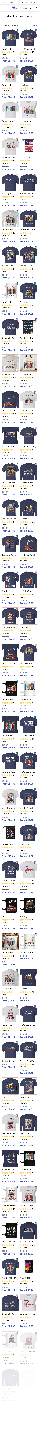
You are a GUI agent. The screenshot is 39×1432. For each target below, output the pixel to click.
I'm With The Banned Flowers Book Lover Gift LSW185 (9, 229)
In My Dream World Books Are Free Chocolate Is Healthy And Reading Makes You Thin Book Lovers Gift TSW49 (10, 808)
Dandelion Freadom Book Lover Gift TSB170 (10, 591)
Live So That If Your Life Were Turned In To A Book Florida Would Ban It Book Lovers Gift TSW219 (28, 410)
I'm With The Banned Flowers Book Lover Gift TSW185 (9, 85)
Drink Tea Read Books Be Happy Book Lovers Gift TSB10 (9, 519)
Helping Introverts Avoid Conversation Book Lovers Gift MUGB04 (28, 916)
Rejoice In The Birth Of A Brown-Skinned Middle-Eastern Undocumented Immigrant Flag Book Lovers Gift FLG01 (28, 338)
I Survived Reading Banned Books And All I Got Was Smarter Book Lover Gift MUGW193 (10, 1350)
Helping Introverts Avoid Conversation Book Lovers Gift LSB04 (28, 519)
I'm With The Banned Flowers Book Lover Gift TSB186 (27, 266)
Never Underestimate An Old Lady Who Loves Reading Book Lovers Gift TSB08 (28, 302)
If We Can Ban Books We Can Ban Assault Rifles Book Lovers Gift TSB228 (27, 1025)
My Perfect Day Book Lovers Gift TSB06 (28, 1097)
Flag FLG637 (7, 844)
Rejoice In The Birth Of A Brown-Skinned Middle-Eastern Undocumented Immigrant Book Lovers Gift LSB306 (28, 483)
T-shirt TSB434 (9, 1278)
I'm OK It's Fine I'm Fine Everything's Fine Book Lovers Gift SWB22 (28, 555)
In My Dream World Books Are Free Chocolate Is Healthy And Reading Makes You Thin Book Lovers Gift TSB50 (10, 266)
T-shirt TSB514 (27, 736)
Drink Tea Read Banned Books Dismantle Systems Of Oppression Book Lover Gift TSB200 (10, 627)
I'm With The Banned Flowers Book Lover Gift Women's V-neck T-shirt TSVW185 (28, 121)
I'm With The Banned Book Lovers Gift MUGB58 (26, 1169)
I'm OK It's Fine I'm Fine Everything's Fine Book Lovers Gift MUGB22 (10, 916)
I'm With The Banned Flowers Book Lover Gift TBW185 (27, 374)
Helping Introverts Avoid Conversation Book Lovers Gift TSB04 (28, 85)
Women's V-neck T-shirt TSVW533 (28, 1314)
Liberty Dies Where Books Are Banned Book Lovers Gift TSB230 (28, 844)
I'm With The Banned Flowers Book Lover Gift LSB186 (27, 591)
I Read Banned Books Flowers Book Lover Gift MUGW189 (9, 1206)
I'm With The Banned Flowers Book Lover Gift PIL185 (9, 953)
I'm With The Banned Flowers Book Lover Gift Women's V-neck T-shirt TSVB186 (10, 736)
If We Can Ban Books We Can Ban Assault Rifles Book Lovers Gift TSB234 (27, 772)
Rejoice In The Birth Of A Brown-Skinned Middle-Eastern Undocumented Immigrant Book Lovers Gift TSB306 (10, 338)
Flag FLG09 (25, 1278)
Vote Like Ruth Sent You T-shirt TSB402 (28, 193)
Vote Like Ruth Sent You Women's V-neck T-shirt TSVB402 (10, 446)
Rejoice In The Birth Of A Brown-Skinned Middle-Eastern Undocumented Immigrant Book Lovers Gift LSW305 (10, 374)
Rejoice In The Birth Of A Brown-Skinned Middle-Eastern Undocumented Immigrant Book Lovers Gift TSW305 (10, 157)
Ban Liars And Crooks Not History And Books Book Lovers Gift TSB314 (8, 555)
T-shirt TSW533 (27, 880)
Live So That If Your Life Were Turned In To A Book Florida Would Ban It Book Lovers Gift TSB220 (28, 808)
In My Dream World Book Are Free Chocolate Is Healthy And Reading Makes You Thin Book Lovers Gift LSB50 (28, 1133)
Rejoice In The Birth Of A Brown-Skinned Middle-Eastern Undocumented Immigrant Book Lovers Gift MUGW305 (28, 953)
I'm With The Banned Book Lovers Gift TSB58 (10, 49)
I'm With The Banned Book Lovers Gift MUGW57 (26, 700)
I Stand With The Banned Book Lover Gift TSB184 (28, 1386)
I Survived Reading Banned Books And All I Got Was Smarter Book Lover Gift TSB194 (28, 627)
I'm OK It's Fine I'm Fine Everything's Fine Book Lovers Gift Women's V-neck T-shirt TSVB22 (10, 663)
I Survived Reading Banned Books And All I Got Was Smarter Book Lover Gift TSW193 (10, 1025)
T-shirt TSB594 (9, 880)
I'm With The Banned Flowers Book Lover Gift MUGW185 (9, 302)
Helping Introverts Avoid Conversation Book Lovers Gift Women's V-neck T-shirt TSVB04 (28, 989)
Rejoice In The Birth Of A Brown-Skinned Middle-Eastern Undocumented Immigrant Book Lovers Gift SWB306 (10, 1314)
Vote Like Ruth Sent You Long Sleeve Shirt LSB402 (27, 1242)
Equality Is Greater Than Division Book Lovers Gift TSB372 (8, 193)
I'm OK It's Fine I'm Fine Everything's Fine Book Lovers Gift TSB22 (28, 49)
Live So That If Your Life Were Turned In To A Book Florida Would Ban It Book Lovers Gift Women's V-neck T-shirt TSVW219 (28, 1206)
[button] (3, 8)
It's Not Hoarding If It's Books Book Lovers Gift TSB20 (28, 446)
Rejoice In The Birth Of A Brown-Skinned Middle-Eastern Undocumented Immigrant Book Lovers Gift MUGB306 (10, 1242)
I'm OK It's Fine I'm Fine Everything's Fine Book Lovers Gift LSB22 (10, 410)
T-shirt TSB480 (27, 1061)
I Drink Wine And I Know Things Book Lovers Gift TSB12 (28, 229)
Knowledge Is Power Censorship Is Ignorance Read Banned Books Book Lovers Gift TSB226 (9, 1061)
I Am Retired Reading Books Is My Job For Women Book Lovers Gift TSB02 (28, 663)
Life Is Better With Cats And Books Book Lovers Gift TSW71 (28, 1350)
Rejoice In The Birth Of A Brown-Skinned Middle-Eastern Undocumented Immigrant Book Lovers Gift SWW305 (10, 1423)
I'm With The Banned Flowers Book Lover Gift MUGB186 (9, 700)
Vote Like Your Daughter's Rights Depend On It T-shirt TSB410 (10, 772)
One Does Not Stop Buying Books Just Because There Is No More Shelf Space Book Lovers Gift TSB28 (10, 483)
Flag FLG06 (25, 157)
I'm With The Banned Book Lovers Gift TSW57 (8, 121)
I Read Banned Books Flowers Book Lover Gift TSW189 (9, 1133)
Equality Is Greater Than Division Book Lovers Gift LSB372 (8, 1386)
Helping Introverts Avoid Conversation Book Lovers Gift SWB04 (9, 1097)
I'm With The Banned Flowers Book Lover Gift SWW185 (9, 989)
